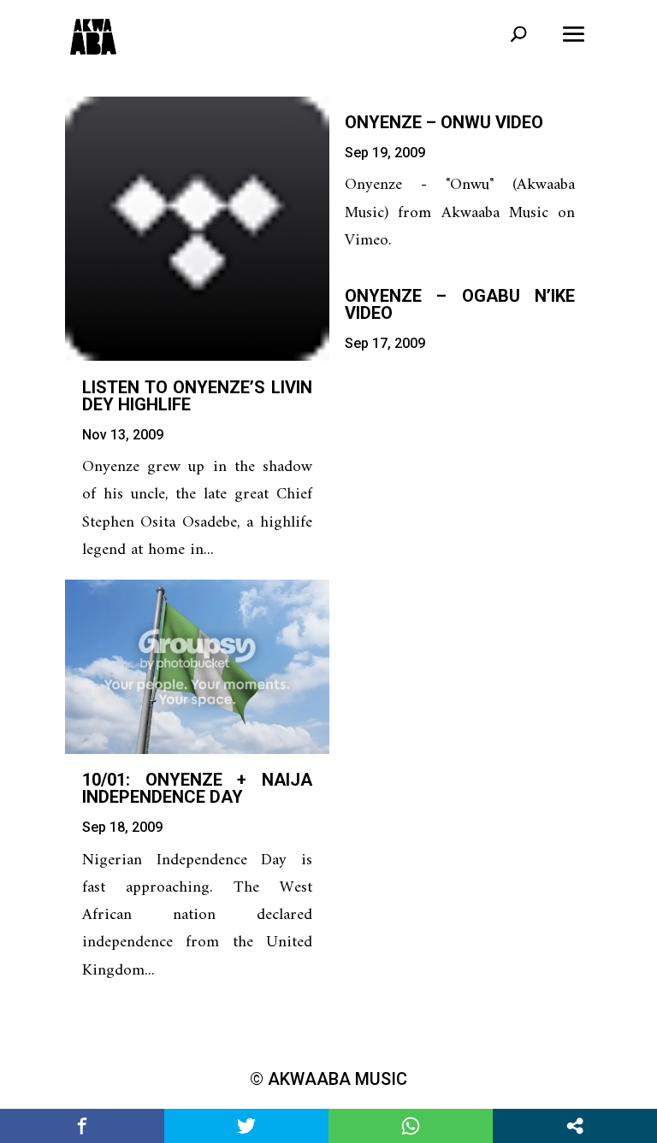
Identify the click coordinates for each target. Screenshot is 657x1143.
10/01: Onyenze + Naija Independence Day (197, 788)
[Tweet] (246, 1126)
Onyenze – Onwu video (444, 122)
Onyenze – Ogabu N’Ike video (460, 304)
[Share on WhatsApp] (410, 1126)
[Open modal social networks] (575, 1126)
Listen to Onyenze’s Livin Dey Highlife (197, 396)
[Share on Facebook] (82, 1126)
